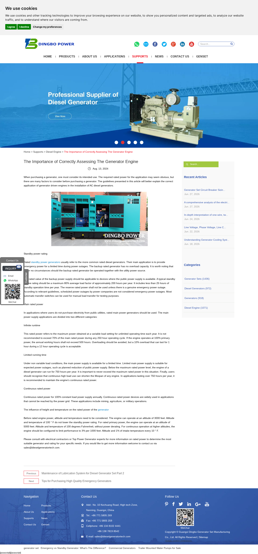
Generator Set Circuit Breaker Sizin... (204, 189)
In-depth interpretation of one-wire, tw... (206, 214)
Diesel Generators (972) (197, 288)
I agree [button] (11, 26)
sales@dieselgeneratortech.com (112, 536)
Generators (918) (194, 298)
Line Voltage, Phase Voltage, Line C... (205, 227)
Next (31, 481)
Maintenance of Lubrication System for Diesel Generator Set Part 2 (83, 473)
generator (103, 409)
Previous (31, 473)
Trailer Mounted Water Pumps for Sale (159, 548)
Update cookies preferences (178, 541)
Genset (202, 56)
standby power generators (45, 262)
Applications (114, 56)
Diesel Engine (53, 151)
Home (48, 56)
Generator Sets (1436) (197, 278)
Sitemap (203, 537)
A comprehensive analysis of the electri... (206, 202)
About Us (89, 56)
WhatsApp (13, 280)
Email (11, 276)
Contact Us (180, 56)
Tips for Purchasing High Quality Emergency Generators (76, 481)
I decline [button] (24, 26)
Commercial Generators (122, 548)
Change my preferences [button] (47, 26)
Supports (140, 56)
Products (67, 56)
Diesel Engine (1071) (196, 307)
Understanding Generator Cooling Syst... (206, 239)
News (159, 56)
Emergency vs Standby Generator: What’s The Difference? (73, 548)
